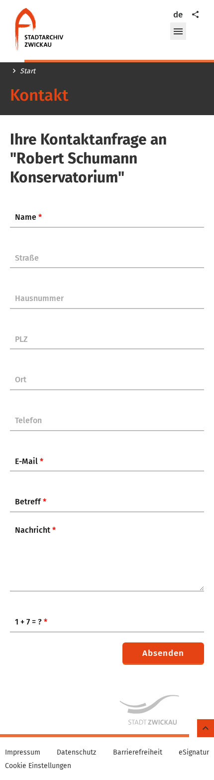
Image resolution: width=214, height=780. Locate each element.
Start (27, 71)
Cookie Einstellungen (38, 766)
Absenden (163, 653)
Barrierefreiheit (137, 753)
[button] (178, 31)
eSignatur (194, 753)
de (178, 14)
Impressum (22, 753)
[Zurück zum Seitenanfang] (205, 728)
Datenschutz (76, 753)
